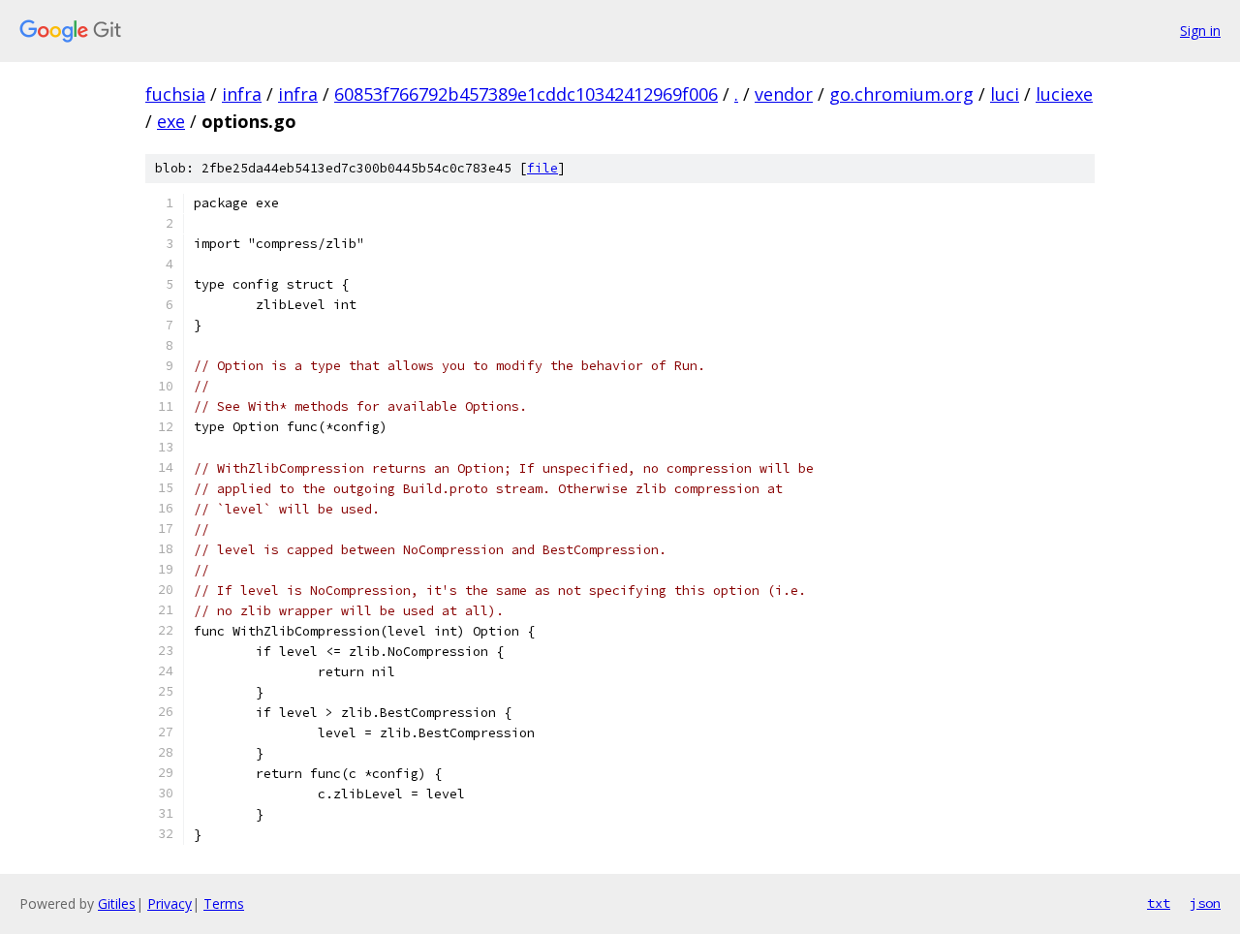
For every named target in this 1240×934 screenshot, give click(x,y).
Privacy (169, 903)
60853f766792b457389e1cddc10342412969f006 (526, 94)
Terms (223, 903)
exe (171, 121)
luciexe (1064, 94)
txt (1158, 903)
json (1205, 903)
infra (242, 94)
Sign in (1200, 30)
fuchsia (175, 94)
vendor (784, 94)
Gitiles (117, 903)
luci (1004, 94)
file (542, 168)
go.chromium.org (901, 94)
